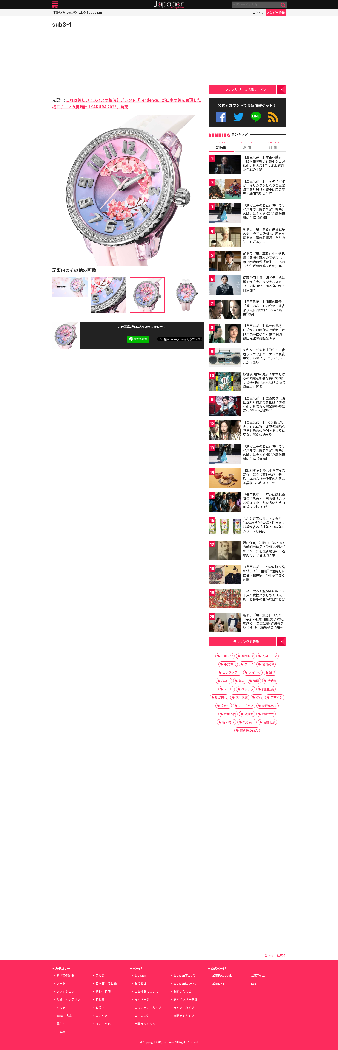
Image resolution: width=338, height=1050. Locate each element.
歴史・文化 (103, 1024)
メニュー (55, 4)
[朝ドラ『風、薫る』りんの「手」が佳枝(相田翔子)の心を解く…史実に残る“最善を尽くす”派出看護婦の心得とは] (225, 623)
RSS (273, 117)
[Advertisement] (90, 62)
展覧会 (248, 714)
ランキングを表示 (246, 641)
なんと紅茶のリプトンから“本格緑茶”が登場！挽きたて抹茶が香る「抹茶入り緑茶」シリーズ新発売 (264, 524)
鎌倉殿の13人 (249, 730)
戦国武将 (268, 664)
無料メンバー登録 (185, 999)
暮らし (61, 1024)
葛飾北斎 (269, 722)
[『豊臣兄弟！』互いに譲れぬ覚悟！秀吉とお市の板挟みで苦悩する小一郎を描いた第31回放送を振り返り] (225, 502)
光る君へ (249, 722)
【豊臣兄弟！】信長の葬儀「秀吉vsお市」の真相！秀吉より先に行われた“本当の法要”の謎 (264, 307)
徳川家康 (242, 697)
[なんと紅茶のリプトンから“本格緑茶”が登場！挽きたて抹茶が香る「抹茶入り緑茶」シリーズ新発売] (225, 527)
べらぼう (247, 689)
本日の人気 (142, 1016)
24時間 (221, 145)
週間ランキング (183, 1016)
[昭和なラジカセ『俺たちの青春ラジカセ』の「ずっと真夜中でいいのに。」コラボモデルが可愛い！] (225, 358)
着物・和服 (103, 991)
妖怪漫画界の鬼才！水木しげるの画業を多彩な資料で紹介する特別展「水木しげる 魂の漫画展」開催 (264, 380)
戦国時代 (247, 656)
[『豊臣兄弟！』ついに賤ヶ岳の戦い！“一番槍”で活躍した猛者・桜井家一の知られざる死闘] (225, 575)
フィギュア (245, 705)
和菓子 (100, 1007)
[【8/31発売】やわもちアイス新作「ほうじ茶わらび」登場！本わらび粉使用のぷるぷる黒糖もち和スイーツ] (225, 478)
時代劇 (272, 681)
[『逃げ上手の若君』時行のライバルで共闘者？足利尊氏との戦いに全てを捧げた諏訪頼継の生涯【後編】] (225, 454)
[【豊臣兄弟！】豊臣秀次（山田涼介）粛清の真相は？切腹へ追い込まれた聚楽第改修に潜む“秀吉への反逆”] (225, 406)
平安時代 (230, 664)
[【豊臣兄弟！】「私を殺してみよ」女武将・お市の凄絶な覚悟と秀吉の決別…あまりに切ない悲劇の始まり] (225, 430)
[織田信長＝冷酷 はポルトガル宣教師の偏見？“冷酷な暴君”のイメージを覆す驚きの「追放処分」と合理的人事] (225, 551)
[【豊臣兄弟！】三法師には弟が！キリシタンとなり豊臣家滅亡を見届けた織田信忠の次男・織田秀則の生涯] (225, 189)
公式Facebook (221, 117)
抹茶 (259, 697)
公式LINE (256, 117)
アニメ (248, 664)
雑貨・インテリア (68, 999)
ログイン (258, 12)
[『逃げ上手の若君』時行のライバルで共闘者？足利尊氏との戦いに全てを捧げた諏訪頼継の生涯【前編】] (225, 213)
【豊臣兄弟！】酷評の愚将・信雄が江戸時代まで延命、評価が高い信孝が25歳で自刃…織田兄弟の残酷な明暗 (264, 331)
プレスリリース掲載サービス (246, 89)
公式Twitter (238, 117)
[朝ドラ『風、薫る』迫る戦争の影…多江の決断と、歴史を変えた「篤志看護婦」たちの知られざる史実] (225, 237)
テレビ (228, 689)
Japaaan (169, 5)
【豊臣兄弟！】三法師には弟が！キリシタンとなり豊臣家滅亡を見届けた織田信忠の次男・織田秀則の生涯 (264, 187)
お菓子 (225, 681)
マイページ (142, 999)
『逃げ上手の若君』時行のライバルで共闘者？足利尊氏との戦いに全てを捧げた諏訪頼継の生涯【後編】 (264, 452)
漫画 (256, 681)
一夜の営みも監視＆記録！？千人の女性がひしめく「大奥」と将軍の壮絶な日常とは (264, 594)
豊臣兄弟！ (269, 705)
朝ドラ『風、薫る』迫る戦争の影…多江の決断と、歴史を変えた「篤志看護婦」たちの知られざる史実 (264, 235)
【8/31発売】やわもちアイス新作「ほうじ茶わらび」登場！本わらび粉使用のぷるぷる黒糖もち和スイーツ (264, 476)
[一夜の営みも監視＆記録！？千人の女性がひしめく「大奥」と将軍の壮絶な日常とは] (225, 599)
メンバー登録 (276, 12)
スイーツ (255, 672)
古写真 (61, 1032)
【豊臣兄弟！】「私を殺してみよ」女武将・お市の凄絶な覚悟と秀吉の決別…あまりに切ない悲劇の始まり (264, 428)
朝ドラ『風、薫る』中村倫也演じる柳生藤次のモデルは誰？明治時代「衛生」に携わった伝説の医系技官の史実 (264, 259)
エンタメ (102, 1016)
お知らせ (140, 983)
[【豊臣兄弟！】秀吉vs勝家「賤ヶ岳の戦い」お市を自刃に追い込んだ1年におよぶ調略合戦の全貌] (225, 165)
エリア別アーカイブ (148, 1007)
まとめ (100, 975)
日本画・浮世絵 (106, 983)
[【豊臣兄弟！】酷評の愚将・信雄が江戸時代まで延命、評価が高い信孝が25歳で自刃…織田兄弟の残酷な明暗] (225, 334)
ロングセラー (231, 672)
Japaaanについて (185, 983)
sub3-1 (62, 24)
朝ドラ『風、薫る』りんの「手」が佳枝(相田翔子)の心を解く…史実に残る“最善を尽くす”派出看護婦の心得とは (263, 623)
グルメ (61, 1007)
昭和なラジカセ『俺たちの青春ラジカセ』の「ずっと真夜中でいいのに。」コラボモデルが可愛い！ (264, 356)
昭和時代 (228, 722)
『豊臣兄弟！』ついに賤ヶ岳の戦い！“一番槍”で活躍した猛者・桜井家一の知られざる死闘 (264, 572)
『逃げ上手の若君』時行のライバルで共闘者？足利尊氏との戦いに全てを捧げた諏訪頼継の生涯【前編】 (264, 211)
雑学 (272, 672)
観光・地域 (64, 1016)
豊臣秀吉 (230, 714)
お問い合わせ (182, 991)
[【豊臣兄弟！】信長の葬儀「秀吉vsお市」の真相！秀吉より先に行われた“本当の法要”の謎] (225, 310)
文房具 (225, 705)
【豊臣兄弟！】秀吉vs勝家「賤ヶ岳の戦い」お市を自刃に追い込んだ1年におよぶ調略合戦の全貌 (264, 163)
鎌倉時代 (268, 714)
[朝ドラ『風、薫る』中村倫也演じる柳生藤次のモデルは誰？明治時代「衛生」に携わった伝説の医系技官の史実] (225, 261)
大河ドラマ (269, 656)
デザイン (277, 697)
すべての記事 (65, 975)
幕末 (242, 681)
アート (61, 983)
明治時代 (221, 697)
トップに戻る (276, 955)
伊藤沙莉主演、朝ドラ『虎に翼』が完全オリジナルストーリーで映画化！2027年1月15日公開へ (264, 283)
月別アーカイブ (183, 1007)
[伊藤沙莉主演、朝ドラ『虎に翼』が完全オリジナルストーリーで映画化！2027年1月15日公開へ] (225, 285)
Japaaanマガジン (185, 975)
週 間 (247, 145)
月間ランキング (145, 1024)
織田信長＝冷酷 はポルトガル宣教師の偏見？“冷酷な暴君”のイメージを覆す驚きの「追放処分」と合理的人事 (264, 548)
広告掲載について (146, 991)
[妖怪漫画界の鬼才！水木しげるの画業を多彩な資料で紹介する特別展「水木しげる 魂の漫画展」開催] (225, 382)
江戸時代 (227, 656)
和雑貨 (100, 999)
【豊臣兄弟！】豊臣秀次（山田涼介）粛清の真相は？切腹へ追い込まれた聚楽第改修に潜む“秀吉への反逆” (264, 404)
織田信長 (268, 689)
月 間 (273, 145)
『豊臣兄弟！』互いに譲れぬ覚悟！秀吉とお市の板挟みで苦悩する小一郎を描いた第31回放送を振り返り (264, 500)
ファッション (65, 991)
